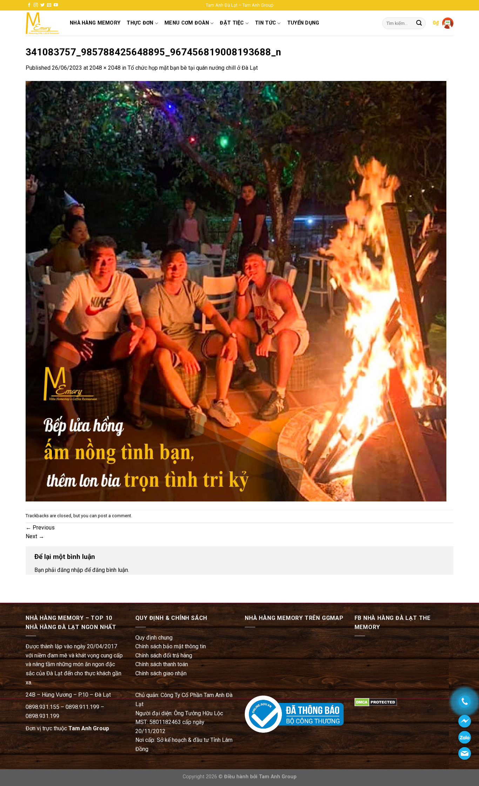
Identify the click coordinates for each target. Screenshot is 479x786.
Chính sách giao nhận (161, 673)
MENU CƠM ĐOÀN (186, 23)
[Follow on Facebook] (29, 5)
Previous (40, 527)
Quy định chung (154, 637)
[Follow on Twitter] (42, 5)
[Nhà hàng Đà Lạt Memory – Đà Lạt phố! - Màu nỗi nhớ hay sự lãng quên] (42, 23)
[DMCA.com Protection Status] (376, 701)
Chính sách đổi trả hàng (163, 655)
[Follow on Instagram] (36, 5)
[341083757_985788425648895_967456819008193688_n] (236, 290)
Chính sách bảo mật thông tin (170, 646)
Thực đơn (140, 23)
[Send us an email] (49, 5)
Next (35, 536)
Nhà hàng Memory (95, 23)
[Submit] (419, 23)
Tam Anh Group (88, 728)
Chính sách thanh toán (161, 664)
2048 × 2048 (105, 67)
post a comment (114, 515)
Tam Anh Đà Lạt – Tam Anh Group (240, 5)
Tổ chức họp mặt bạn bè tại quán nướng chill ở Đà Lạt (193, 67)
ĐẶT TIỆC (232, 23)
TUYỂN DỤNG (303, 23)
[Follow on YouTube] (56, 5)
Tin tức (265, 23)
